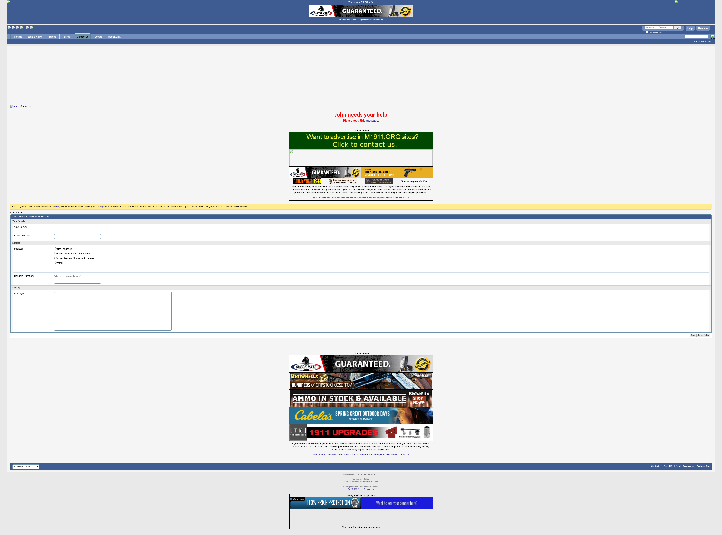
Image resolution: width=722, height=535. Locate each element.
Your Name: (20, 227)
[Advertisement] (361, 76)
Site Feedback (64, 249)
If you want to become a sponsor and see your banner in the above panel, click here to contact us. (361, 198)
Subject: (18, 249)
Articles (52, 36)
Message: (19, 293)
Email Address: (22, 235)
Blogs (67, 36)
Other (60, 263)
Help (690, 28)
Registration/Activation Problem (74, 253)
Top (708, 466)
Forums (18, 36)
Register (703, 28)
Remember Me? (655, 32)
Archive (701, 466)
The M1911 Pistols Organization (679, 466)
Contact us (83, 36)
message (372, 121)
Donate (98, 36)
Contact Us (656, 466)
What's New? (35, 36)
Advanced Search (702, 41)
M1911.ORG (114, 36)
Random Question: (24, 276)
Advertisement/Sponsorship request (76, 258)
